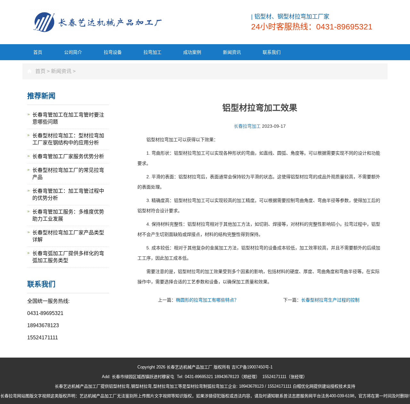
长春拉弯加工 (247, 126)
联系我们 (272, 52)
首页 (37, 52)
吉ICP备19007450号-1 (252, 367)
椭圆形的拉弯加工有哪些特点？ (207, 300)
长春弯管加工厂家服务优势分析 (68, 156)
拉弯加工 (152, 52)
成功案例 (192, 52)
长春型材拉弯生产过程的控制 (330, 300)
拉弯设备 (113, 52)
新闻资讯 (232, 52)
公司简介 (73, 52)
